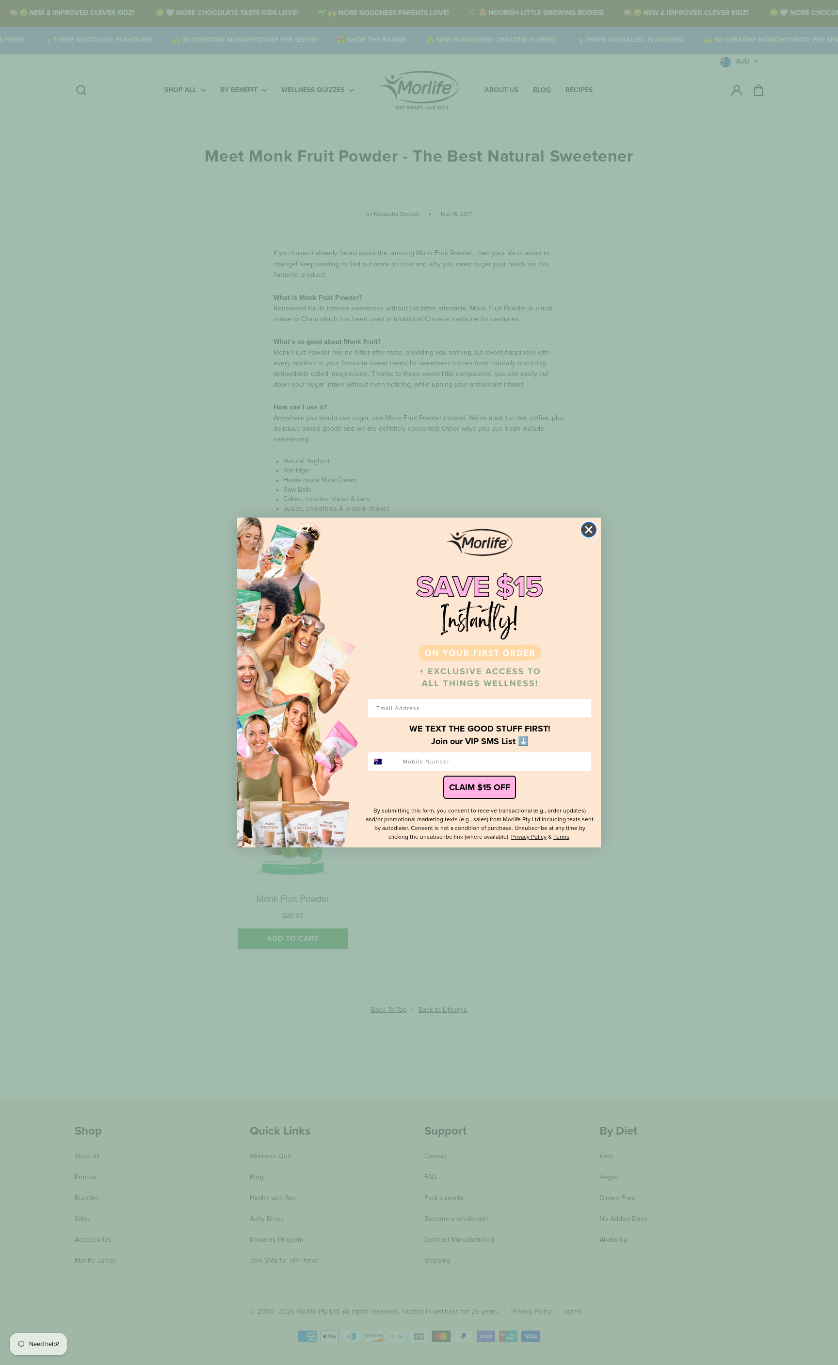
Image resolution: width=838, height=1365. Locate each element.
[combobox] (383, 761)
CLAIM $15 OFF (479, 787)
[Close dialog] (588, 529)
